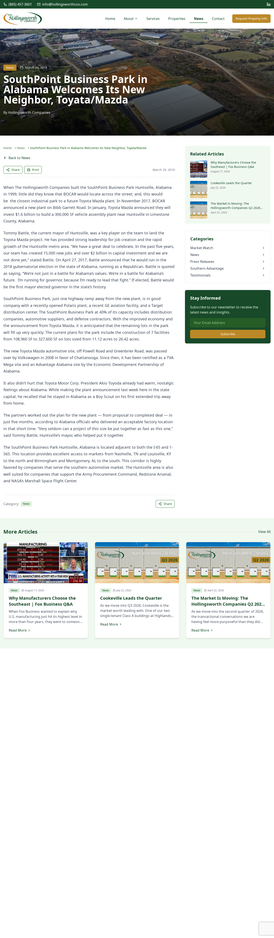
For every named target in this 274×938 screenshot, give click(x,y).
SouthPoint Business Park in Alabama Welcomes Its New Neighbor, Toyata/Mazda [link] (88, 148)
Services (153, 18)
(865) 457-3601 (20, 4)
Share (15, 170)
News (198, 18)
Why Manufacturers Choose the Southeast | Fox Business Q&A (233, 164)
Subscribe (228, 334)
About (129, 18)
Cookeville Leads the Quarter (231, 183)
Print (35, 170)
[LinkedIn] (269, 4)
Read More (18, 630)
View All (264, 531)
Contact (218, 18)
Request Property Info (251, 18)
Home (110, 18)
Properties (176, 18)
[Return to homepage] (22, 18)
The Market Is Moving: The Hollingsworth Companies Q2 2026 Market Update (235, 207)
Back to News (19, 157)
